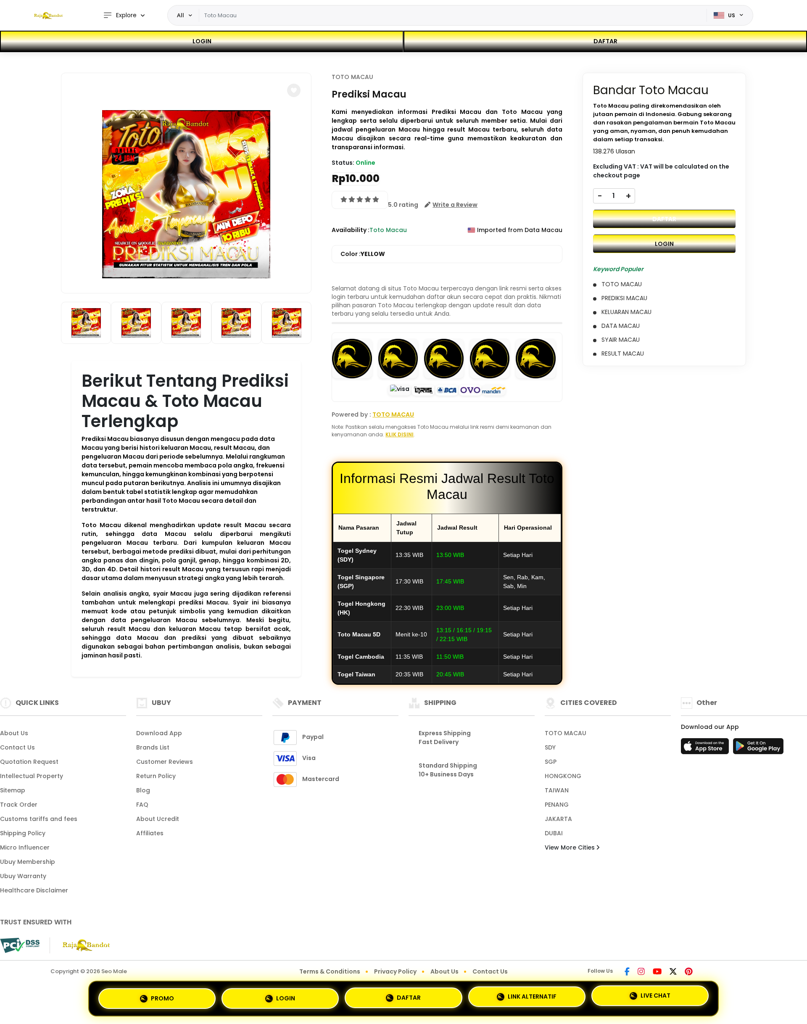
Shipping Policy (22, 833)
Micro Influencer (25, 847)
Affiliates (150, 833)
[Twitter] (673, 972)
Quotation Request (29, 761)
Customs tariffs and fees (38, 819)
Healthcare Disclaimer (34, 890)
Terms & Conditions (329, 971)
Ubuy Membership (27, 862)
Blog (143, 790)
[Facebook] (627, 972)
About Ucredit (157, 819)
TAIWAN (557, 790)
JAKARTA (558, 819)
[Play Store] (758, 748)
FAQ (142, 804)
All (180, 15)
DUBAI (554, 833)
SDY (550, 747)
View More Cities (570, 847)
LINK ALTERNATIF (532, 996)
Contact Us (17, 747)
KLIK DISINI (399, 434)
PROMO (162, 995)
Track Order (18, 804)
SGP (550, 761)
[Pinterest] (688, 972)
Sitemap (12, 790)
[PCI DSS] (20, 945)
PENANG (557, 804)
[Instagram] (641, 972)
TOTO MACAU (352, 77)
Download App (159, 733)
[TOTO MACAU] (48, 15)
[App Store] (706, 748)
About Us (14, 733)
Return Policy (156, 776)
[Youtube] (657, 972)
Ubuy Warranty (23, 876)
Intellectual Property (31, 776)
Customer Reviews (164, 761)
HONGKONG (563, 776)
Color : (362, 254)
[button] (294, 90)
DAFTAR (605, 41)
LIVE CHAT (655, 997)
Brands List (152, 747)
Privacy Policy (395, 971)
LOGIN (202, 41)
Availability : (350, 230)
